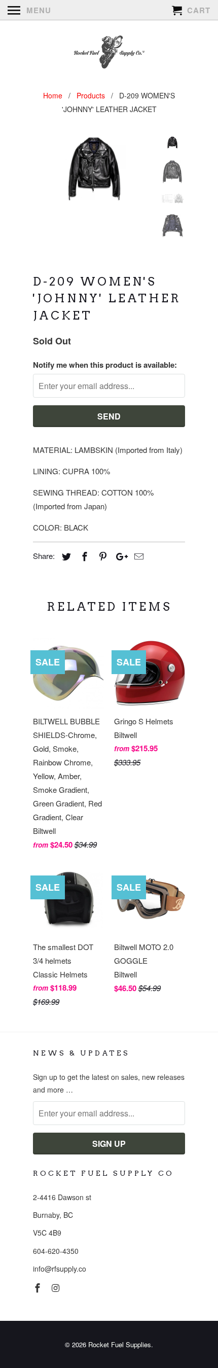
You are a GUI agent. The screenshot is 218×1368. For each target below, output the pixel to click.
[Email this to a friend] (137, 556)
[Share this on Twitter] (65, 556)
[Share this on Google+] (119, 556)
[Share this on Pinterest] (101, 556)
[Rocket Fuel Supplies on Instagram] (56, 1287)
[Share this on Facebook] (83, 556)
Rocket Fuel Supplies (119, 1344)
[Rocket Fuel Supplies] (109, 53)
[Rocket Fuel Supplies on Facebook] (38, 1287)
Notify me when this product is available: (105, 364)
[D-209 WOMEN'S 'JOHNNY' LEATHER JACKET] (94, 168)
